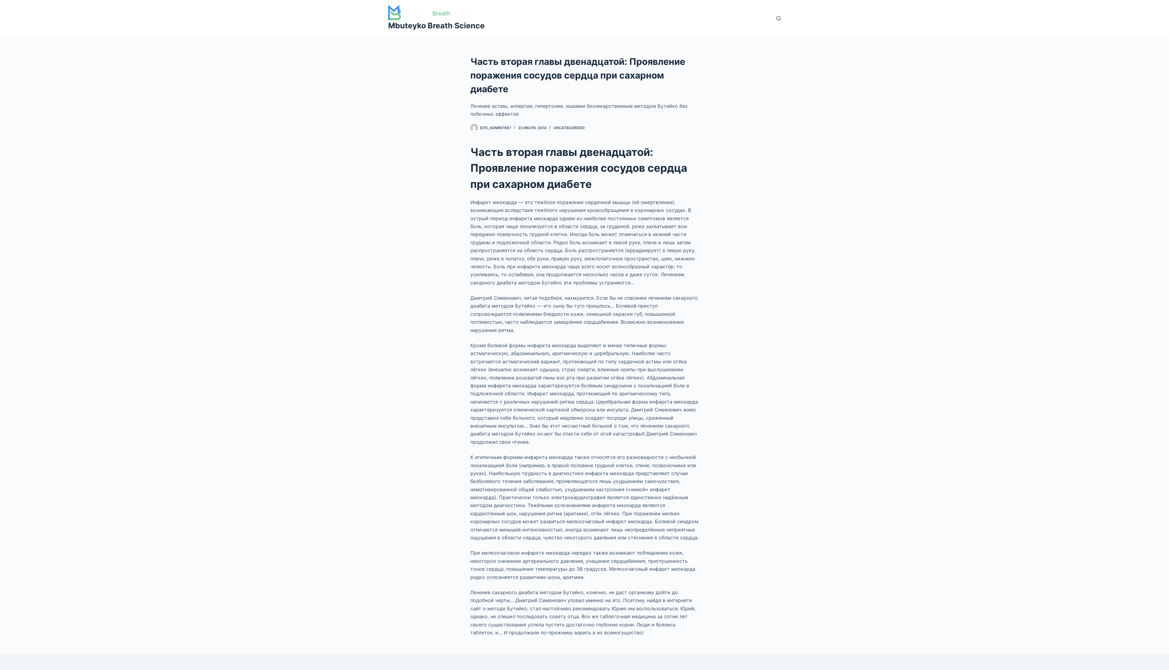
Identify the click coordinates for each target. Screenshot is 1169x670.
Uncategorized (569, 127)
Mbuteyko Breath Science (436, 25)
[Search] (778, 18)
